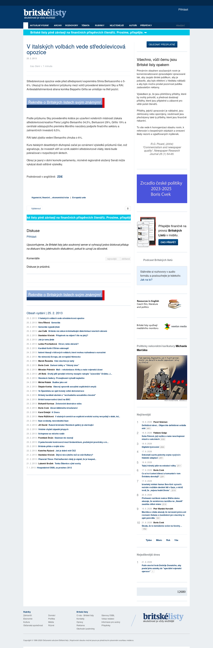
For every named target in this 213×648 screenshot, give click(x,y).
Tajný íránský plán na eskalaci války (161, 465)
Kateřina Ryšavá (46, 450)
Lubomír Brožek (45, 463)
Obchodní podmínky (86, 628)
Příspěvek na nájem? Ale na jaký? (72, 335)
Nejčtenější (144, 414)
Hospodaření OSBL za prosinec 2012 (54, 467)
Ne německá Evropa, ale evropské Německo (59, 356)
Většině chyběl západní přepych (53, 429)
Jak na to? (146, 279)
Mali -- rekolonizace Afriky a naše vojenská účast (79, 369)
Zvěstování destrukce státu (69, 403)
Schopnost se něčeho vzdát (51, 433)
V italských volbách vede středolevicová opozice (61, 318)
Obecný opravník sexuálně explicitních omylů (74, 386)
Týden (149, 540)
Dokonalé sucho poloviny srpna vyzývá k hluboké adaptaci (161, 456)
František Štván (45, 437)
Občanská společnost (33, 625)
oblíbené (126, 258)
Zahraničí (27, 615)
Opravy (80, 621)
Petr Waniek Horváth (163, 508)
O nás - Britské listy (85, 615)
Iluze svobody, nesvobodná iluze (53, 420)
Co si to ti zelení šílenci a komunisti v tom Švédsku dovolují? (161, 475)
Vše (176, 540)
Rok (168, 540)
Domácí (51, 615)
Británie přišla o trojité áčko (51, 446)
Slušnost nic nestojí (64, 437)
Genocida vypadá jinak (49, 326)
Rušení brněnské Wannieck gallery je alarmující (71, 424)
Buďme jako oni (59, 382)
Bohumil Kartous (46, 403)
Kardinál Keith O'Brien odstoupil (53, 348)
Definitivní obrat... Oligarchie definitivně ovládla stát (164, 427)
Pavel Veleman (160, 421)
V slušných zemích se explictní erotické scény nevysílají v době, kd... (87, 416)
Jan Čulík (42, 331)
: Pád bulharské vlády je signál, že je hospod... (67, 459)
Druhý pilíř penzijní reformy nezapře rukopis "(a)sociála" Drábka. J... (80, 373)
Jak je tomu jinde (46, 339)
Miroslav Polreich (46, 369)
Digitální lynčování (153, 446)
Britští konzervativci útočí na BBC (54, 399)
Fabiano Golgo (160, 432)
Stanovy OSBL (108, 615)
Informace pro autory (111, 621)
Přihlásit (183, 9)
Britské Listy (163, 618)
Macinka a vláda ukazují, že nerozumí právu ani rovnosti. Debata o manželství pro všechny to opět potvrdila (164, 514)
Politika (51, 618)
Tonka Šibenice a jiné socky (68, 463)
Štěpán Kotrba (45, 386)
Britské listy (46, 14)
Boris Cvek (43, 365)
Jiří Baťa (42, 373)
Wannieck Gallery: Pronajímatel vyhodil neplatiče (61, 378)
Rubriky (100, 25)
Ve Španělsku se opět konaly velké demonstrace (61, 390)
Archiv (58, 25)
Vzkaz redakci (108, 618)
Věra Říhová (44, 322)
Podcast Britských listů (158, 260)
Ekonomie (27, 618)
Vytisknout (36, 208)
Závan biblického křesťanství (64, 407)
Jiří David (42, 424)
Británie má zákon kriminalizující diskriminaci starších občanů (77, 331)
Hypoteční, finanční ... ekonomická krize (50, 197)
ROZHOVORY (71, 25)
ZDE (60, 176)
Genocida (55, 322)
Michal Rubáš (44, 382)
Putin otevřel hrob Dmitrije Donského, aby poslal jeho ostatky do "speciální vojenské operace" (162, 568)
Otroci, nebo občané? (68, 343)
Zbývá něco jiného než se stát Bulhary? (74, 454)
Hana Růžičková (46, 416)
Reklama (81, 625)
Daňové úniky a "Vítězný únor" (64, 365)
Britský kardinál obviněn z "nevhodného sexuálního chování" (67, 395)
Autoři (133, 25)
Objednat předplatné (162, 44)
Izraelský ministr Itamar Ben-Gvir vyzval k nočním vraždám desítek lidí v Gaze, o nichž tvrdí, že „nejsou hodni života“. (162, 487)
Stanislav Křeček (46, 335)
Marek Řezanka (45, 360)
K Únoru (56, 412)
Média (51, 621)
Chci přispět (168, 242)
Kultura (26, 621)
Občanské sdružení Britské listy (56, 640)
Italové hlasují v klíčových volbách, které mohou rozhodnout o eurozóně (72, 352)
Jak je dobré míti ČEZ (66, 450)
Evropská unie (79, 197)
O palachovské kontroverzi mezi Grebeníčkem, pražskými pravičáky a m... (73, 442)
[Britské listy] (66, 103)
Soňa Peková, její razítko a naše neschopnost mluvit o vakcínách (163, 438)
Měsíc (159, 540)
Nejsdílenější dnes (148, 554)
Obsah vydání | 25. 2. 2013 (45, 313)
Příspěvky (146, 25)
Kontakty (80, 618)
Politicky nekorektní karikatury (162, 348)
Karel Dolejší (44, 412)
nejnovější (112, 258)
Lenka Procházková (47, 343)
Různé (51, 625)
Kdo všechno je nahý (64, 360)
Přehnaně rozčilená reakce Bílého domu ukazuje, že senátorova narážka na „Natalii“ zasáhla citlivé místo (162, 501)
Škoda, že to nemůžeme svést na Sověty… (162, 527)
